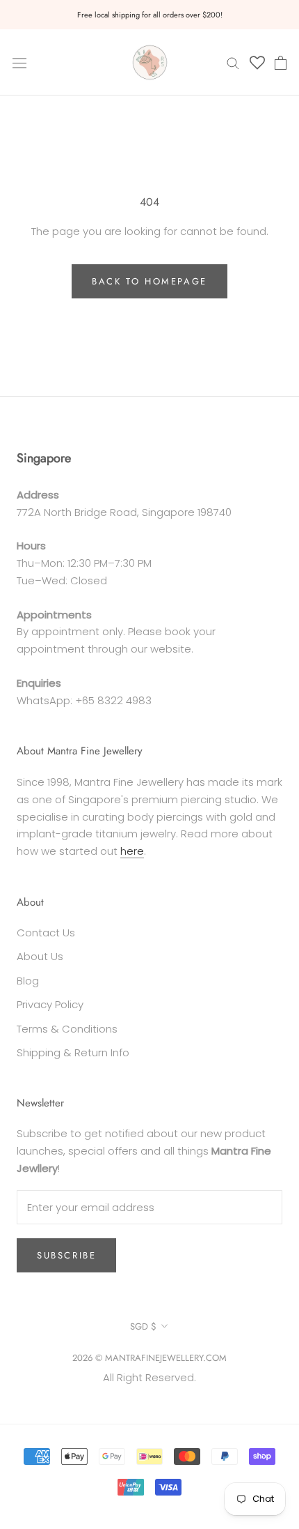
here (132, 851)
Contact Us (46, 932)
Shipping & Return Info (73, 1052)
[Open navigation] (19, 62)
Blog (28, 980)
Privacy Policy (50, 1004)
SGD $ (143, 1326)
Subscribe (66, 1255)
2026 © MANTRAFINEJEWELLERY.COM (149, 1357)
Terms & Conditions (67, 1028)
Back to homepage (149, 281)
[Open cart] (280, 63)
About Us (40, 956)
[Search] (233, 62)
